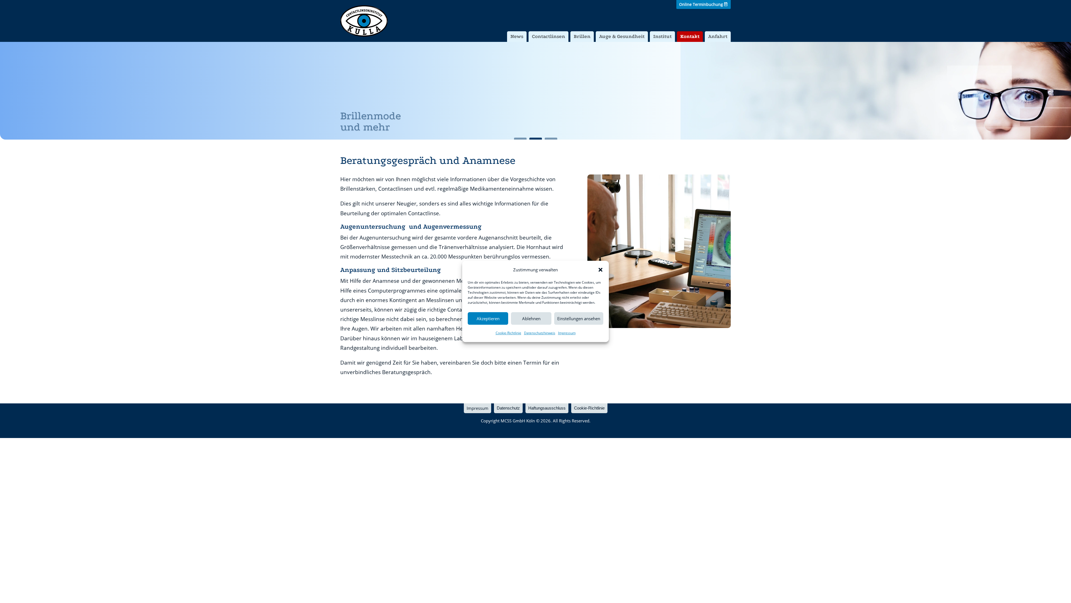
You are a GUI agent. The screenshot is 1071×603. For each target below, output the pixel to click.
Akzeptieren (488, 318)
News (516, 36)
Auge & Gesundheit (622, 36)
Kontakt (689, 36)
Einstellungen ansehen (578, 318)
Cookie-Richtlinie (508, 333)
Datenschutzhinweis (539, 333)
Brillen (582, 36)
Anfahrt (717, 36)
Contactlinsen (548, 36)
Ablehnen (531, 318)
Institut (662, 36)
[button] (600, 269)
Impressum (567, 333)
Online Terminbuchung (701, 4)
